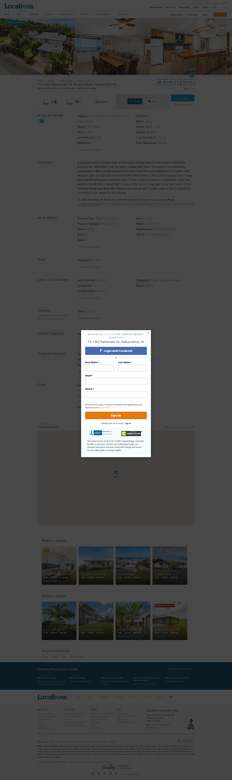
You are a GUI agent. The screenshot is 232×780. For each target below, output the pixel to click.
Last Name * (125, 362)
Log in (106, 334)
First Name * (92, 362)
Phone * (89, 388)
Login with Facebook (117, 351)
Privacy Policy (103, 407)
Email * (89, 375)
